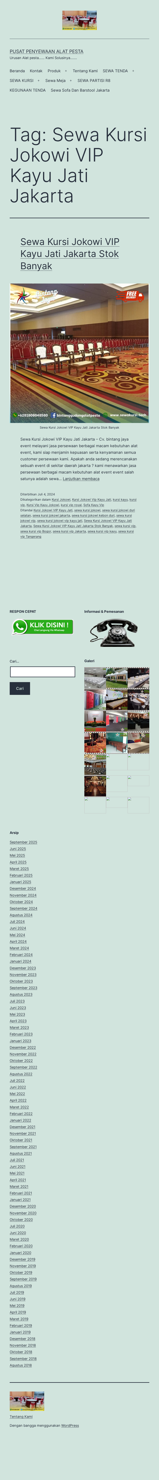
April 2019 (18, 1312)
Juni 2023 (18, 1008)
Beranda (17, 71)
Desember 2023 (23, 968)
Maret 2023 (19, 1027)
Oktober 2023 (21, 981)
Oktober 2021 (21, 1140)
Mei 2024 (17, 935)
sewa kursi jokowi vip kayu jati (59, 521)
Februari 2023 (21, 1034)
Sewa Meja (55, 80)
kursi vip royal (71, 505)
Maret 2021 (19, 1186)
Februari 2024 (21, 955)
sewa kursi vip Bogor (35, 531)
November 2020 (23, 1213)
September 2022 (23, 1067)
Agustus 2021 (21, 1153)
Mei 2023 (17, 1014)
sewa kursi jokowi (87, 510)
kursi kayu (120, 499)
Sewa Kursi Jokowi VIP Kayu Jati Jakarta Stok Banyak (69, 254)
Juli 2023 (17, 1001)
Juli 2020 (17, 1226)
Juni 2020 (18, 1233)
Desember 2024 (23, 888)
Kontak (36, 71)
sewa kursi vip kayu (102, 531)
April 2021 (18, 1180)
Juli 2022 (17, 1081)
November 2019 (23, 1266)
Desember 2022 (23, 1047)
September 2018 (23, 1359)
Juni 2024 (18, 928)
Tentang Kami (85, 71)
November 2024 (23, 895)
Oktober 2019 (21, 1272)
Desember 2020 (23, 1206)
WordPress (70, 1425)
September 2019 (23, 1279)
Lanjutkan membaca (81, 478)
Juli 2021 (17, 1160)
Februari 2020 (21, 1246)
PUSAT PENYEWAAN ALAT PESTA (46, 51)
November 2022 (23, 1054)
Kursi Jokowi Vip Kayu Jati (91, 499)
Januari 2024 (20, 961)
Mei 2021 (17, 1173)
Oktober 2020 (21, 1220)
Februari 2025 (21, 875)
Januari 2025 (20, 882)
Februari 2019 (21, 1326)
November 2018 (23, 1345)
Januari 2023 (20, 1041)
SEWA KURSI (21, 80)
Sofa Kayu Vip (93, 505)
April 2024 (18, 941)
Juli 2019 (17, 1292)
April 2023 (18, 1021)
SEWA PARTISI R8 (94, 80)
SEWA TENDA (115, 71)
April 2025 (18, 862)
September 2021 (23, 1147)
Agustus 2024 (21, 915)
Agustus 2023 (21, 994)
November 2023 (23, 975)
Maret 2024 (19, 948)
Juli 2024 (17, 922)
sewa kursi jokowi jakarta (51, 515)
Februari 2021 (21, 1193)
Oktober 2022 (21, 1061)
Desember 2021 (22, 1127)
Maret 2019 (19, 1319)
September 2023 (23, 988)
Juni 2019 (17, 1299)
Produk (54, 71)
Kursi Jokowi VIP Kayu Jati (53, 510)
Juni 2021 (17, 1167)
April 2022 (18, 1100)
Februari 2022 (21, 1114)
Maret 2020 (19, 1239)
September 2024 (23, 908)
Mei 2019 (17, 1306)
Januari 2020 (20, 1253)
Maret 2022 (19, 1107)
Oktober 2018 (21, 1352)
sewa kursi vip (125, 526)
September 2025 (23, 842)
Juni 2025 (18, 849)
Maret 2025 (19, 869)
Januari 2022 (20, 1120)
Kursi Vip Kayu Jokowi (43, 505)
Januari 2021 (20, 1200)
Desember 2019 (22, 1259)
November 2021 (23, 1133)
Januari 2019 (20, 1332)
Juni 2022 (18, 1087)
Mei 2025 (17, 855)
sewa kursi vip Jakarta (69, 531)
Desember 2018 (22, 1339)
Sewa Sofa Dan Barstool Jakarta (80, 90)
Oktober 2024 (21, 902)
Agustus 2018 (21, 1365)
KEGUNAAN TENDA (28, 90)
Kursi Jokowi (61, 499)
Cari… (14, 661)
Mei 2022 (17, 1094)
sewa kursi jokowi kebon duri (93, 515)
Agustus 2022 (21, 1074)
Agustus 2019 (21, 1286)
